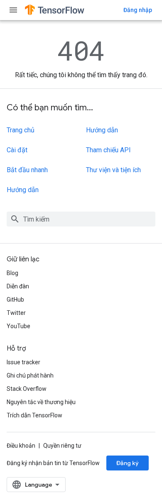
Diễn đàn (18, 286)
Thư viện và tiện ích (113, 170)
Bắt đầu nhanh (27, 170)
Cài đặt (17, 150)
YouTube (18, 326)
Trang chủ (20, 130)
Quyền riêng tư (62, 445)
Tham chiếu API (108, 150)
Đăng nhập (137, 10)
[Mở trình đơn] (13, 10)
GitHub (15, 299)
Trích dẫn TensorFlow (34, 415)
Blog (12, 273)
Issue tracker (23, 362)
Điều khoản (21, 445)
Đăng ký (127, 463)
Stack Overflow (27, 388)
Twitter (16, 312)
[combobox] (81, 219)
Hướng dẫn (23, 190)
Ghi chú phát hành (30, 375)
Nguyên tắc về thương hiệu (41, 402)
